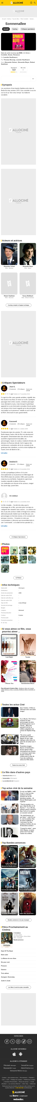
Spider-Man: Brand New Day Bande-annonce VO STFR (28, 913)
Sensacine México (16, 1071)
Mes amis (23, 67)
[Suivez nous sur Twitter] (13, 1041)
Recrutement (23, 1077)
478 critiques (21, 389)
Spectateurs (14, 67)
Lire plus (4, 453)
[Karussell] (4, 423)
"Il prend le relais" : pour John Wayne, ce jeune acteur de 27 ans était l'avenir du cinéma (28, 831)
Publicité (31, 1077)
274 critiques (20, 464)
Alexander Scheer (11, 62)
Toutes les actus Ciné (18, 765)
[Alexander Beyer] (28, 254)
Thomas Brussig (9, 60)
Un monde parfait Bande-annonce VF (10, 913)
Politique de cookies (16, 1079)
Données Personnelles (10, 1081)
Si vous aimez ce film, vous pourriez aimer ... (16, 630)
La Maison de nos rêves (8, 958)
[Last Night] (9, 645)
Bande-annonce (18, 940)
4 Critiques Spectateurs (18, 537)
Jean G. (12, 387)
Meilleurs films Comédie (12, 690)
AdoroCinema (25, 1068)
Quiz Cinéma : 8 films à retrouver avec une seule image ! (28, 709)
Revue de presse (24, 1081)
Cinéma (9, 19)
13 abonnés (12, 424)
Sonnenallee (10, 778)
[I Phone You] (9, 671)
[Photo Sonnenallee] (5, 550)
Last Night (9, 657)
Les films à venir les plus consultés (18, 987)
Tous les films (15, 19)
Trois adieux (5, 973)
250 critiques (21, 424)
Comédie (4, 55)
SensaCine (25, 1065)
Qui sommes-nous (13, 1077)
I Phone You (9, 683)
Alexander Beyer (23, 62)
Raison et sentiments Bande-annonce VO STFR (28, 866)
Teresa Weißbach (27, 296)
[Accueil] (17, 2)
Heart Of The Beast (7, 951)
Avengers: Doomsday (8, 977)
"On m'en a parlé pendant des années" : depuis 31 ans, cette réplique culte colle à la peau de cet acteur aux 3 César (27, 739)
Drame (10, 55)
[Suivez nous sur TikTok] (24, 1041)
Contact (4, 1077)
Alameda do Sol (9, 775)
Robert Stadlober (9, 296)
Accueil (4, 19)
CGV (7, 1079)
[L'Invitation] (7, 940)
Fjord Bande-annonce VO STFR (10, 890)
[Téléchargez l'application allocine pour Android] (22, 1054)
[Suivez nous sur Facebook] (7, 1041)
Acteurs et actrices (12, 240)
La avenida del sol (11, 781)
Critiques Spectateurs (13, 382)
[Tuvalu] (28, 645)
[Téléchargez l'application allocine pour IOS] (15, 1054)
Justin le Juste (5, 980)
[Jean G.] (4, 388)
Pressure (4, 966)
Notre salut (4, 954)
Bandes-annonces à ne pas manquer (18, 920)
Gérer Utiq (25, 1084)
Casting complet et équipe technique (18, 305)
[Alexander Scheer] (9, 254)
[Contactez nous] (29, 1041)
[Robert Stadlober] (9, 283)
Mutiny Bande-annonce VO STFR (28, 890)
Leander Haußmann (10, 57)
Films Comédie (24, 19)
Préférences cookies (29, 1079)
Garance (3, 969)
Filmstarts (7, 1065)
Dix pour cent (5, 962)
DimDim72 (13, 462)
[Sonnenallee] (18, 41)
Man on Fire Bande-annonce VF (10, 866)
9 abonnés (12, 464)
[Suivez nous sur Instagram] (18, 1041)
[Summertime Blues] (28, 671)
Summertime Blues (27, 683)
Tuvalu (27, 657)
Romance (16, 55)
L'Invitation (17, 933)
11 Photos (18, 578)
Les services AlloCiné (14, 1084)
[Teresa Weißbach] (28, 283)
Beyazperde (8, 1068)
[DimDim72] (4, 463)
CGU (3, 1079)
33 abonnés (12, 389)
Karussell (13, 421)
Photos (6, 544)
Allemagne (21, 588)
